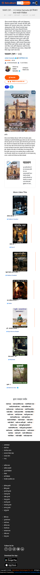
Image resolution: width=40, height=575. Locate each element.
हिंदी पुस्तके (6, 488)
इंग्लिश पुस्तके (7, 485)
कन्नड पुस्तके (7, 507)
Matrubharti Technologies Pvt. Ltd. (23, 570)
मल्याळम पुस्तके (7, 505)
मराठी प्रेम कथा (18, 414)
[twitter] (14, 549)
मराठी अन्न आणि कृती (20, 422)
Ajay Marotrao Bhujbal (13, 331)
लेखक (5, 473)
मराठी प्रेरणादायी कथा (14, 406)
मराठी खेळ (10, 433)
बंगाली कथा (6, 528)
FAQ (5, 458)
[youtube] (18, 549)
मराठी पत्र (29, 422)
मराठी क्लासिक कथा (26, 406)
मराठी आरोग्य (30, 420)
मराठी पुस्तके (7, 494)
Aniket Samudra (10, 58)
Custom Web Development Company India (27, 572)
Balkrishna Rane (12, 387)
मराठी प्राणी (17, 433)
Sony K (13, 247)
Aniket (10, 303)
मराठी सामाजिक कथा (15, 417)
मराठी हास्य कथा (19, 409)
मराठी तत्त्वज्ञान (21, 420)
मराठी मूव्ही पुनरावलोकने (24, 425)
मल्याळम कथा (7, 530)
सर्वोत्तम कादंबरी (7, 468)
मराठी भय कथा (13, 425)
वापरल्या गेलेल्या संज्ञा (9, 453)
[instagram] (10, 549)
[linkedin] (22, 549)
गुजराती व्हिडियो (7, 471)
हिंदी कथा (6, 517)
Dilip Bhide (12, 359)
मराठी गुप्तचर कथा (28, 414)
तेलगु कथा (6, 536)
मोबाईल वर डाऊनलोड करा (18, 81)
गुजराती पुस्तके (7, 491)
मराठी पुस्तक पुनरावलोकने (26, 427)
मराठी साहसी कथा (26, 417)
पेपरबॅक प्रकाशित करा (9, 479)
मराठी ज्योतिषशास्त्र (27, 433)
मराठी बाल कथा (9, 409)
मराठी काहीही (19, 435)
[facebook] (6, 549)
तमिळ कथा (6, 533)
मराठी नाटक (10, 414)
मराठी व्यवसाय (30, 430)
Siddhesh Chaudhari (13, 219)
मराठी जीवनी (11, 422)
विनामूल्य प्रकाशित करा (25, 3)
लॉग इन (34, 3)
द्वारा (8, 219)
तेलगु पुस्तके (7, 499)
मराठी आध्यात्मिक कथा (18, 404)
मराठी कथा (8, 404)
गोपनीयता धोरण (7, 450)
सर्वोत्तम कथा (7, 465)
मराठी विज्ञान (11, 435)
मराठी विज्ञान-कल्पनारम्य (19, 430)
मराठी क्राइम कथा (28, 435)
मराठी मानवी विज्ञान (11, 420)
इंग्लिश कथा (7, 525)
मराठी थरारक (9, 430)
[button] (21, 3)
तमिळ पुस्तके (7, 496)
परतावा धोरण (7, 456)
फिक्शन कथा (26, 70)
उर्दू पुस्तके (6, 510)
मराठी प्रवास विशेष (18, 412)
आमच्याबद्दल (7, 445)
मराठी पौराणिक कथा (13, 427)
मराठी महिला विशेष (29, 412)
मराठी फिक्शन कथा (23, 58)
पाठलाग (27, 162)
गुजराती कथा (7, 519)
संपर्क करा (6, 447)
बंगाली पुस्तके (7, 502)
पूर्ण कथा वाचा (12, 77)
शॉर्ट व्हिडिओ (7, 476)
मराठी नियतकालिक (29, 409)
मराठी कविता (9, 412)
